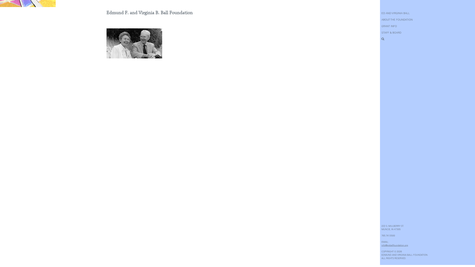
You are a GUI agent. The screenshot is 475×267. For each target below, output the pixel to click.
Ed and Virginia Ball (395, 13)
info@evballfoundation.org (394, 245)
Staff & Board (391, 32)
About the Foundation (397, 19)
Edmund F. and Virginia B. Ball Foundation (150, 13)
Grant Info (389, 26)
